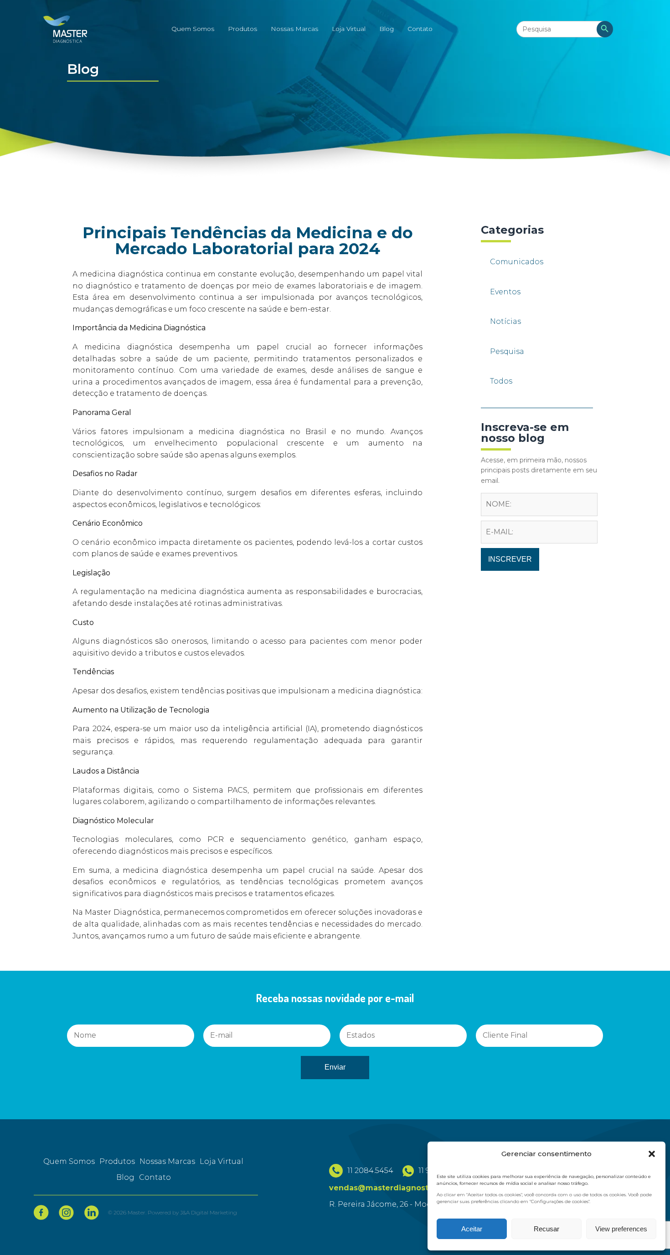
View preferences (621, 1229)
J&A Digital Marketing (208, 1212)
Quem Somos (192, 28)
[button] (651, 1153)
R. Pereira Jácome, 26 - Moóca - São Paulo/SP (414, 1204)
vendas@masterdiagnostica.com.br (399, 1187)
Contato (420, 28)
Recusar (546, 1229)
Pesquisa (507, 351)
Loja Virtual (349, 28)
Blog (386, 28)
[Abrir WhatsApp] (22, 1232)
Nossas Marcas (294, 28)
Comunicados (516, 261)
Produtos (242, 28)
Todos (501, 381)
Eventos (505, 291)
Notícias (505, 321)
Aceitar (471, 1229)
